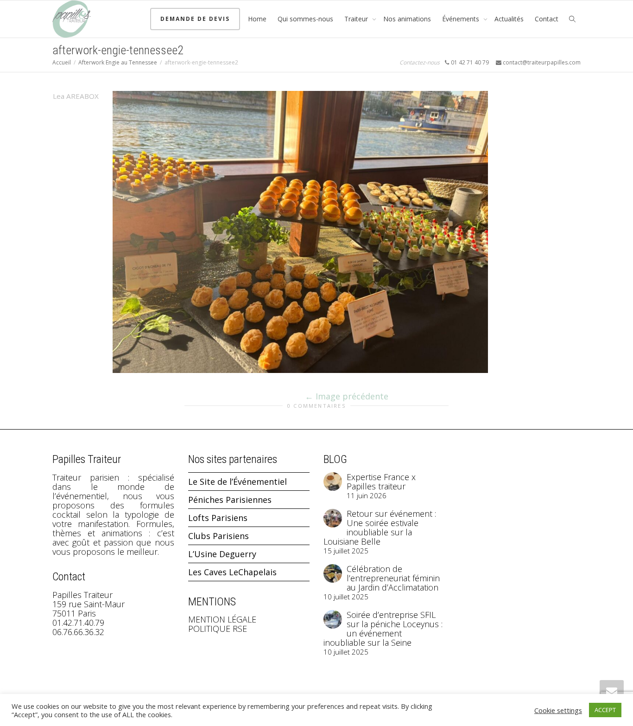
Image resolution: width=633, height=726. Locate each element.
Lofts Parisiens (217, 517)
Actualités (509, 18)
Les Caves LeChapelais (232, 572)
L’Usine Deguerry (222, 553)
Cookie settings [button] (558, 710)
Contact (546, 18)
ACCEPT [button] (605, 710)
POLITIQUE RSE (217, 628)
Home (257, 18)
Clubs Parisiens (218, 535)
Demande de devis (195, 19)
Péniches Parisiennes (230, 499)
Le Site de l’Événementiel (237, 481)
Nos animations (407, 18)
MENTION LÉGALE (222, 619)
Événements (461, 18)
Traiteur (357, 18)
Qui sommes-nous (305, 18)
